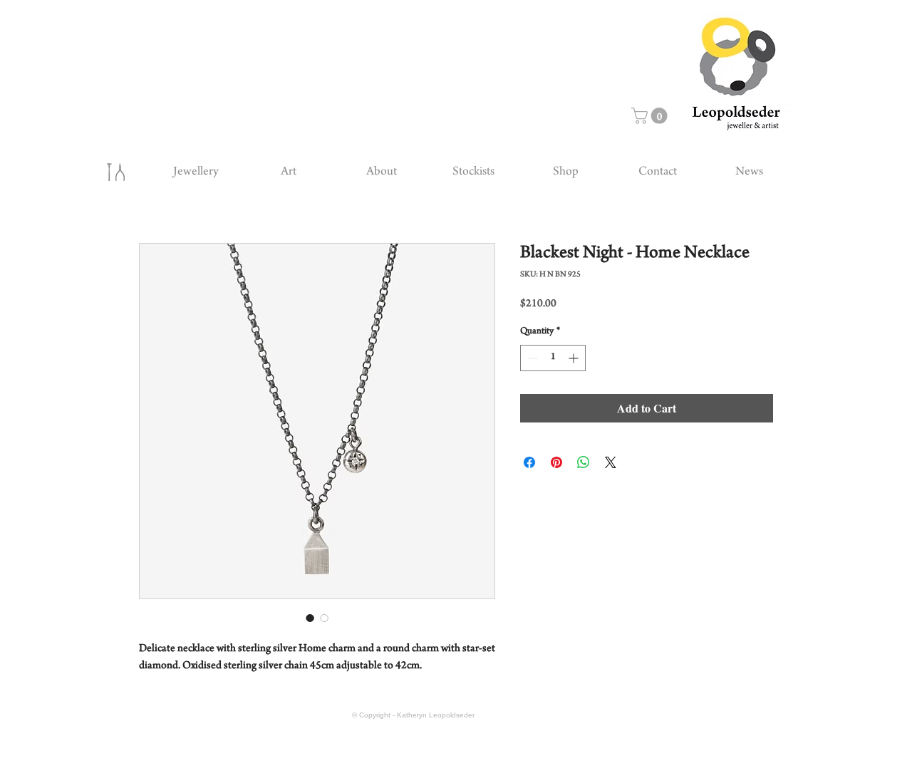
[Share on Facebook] (529, 462)
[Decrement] (531, 358)
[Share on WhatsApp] (583, 462)
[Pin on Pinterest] (556, 462)
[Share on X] (610, 462)
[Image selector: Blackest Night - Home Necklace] (310, 618)
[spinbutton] (553, 358)
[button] (651, 116)
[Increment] (575, 358)
